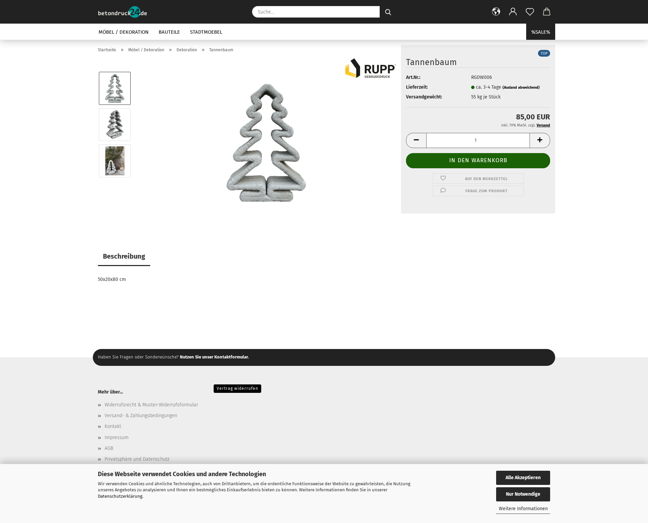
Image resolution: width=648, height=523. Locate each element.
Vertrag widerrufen (237, 388)
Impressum (117, 437)
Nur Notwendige (523, 494)
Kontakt (113, 426)
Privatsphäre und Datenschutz (137, 459)
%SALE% (540, 32)
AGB (109, 448)
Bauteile (169, 32)
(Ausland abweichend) (521, 87)
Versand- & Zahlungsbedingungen (141, 415)
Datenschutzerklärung (120, 496)
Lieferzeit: (417, 87)
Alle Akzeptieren (523, 478)
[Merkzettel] (529, 12)
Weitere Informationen (523, 509)
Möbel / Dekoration (123, 32)
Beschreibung (124, 256)
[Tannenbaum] (266, 142)
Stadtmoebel (206, 32)
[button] (496, 12)
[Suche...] (388, 12)
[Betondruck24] (125, 12)
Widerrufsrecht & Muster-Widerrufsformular (151, 405)
